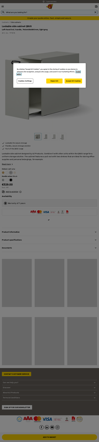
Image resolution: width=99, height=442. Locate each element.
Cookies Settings (25, 81)
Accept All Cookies (73, 81)
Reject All (54, 81)
